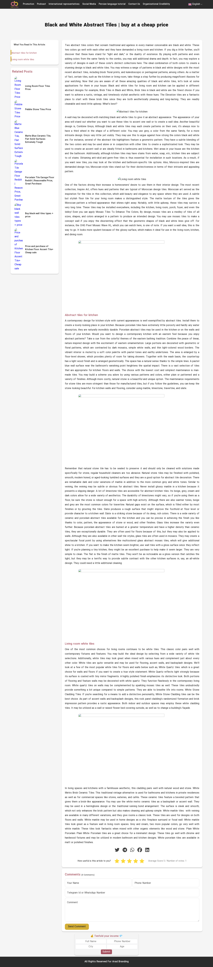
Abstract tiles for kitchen (24, 53)
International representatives (64, 4)
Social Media (89, 4)
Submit (106, 952)
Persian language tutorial (112, 4)
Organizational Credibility (156, 4)
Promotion (28, 4)
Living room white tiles (22, 59)
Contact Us (134, 4)
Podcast (41, 4)
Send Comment (77, 926)
